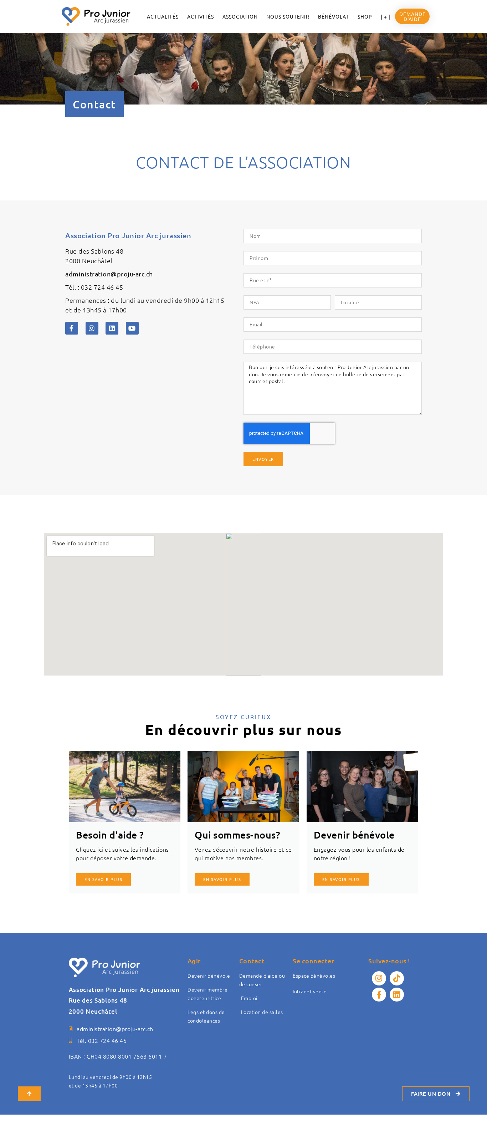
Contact (252, 961)
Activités (200, 16)
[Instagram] (92, 328)
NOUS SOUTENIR (287, 16)
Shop (365, 16)
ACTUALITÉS (163, 16)
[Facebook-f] (71, 328)
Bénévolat (333, 16)
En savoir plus (222, 879)
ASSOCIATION (240, 16)
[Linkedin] (112, 328)
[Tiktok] (397, 978)
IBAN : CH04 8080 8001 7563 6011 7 (118, 1056)
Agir (194, 961)
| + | (385, 16)
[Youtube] (132, 328)
